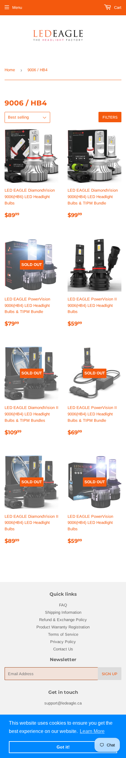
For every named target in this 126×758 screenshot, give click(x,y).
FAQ (63, 605)
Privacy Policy (63, 641)
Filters (109, 117)
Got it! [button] (63, 747)
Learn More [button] (92, 731)
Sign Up (109, 674)
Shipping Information (63, 612)
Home (10, 70)
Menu (17, 7)
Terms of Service (63, 634)
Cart (117, 7)
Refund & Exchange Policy (63, 619)
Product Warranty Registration (63, 627)
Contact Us (63, 649)
